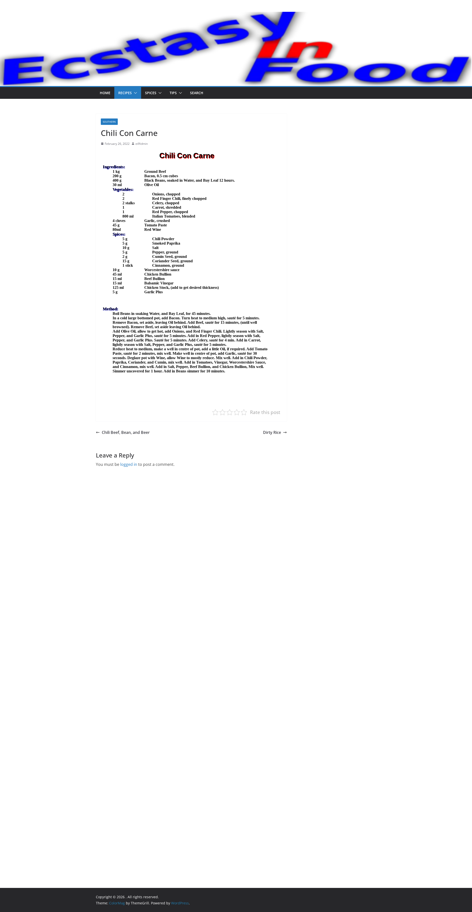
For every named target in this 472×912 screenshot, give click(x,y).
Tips (173, 92)
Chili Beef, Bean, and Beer (126, 432)
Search (196, 92)
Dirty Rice (272, 432)
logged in (128, 464)
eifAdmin (141, 144)
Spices (150, 92)
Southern (109, 121)
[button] (134, 92)
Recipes (125, 92)
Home (105, 92)
